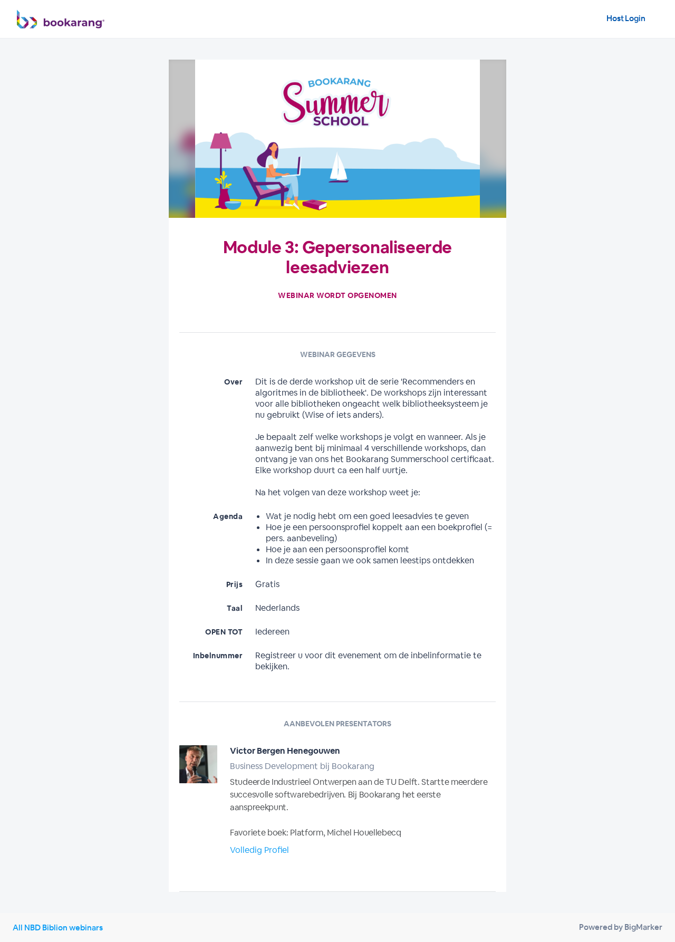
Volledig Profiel (259, 850)
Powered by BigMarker (620, 927)
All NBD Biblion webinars (58, 927)
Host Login (625, 18)
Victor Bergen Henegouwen (285, 750)
